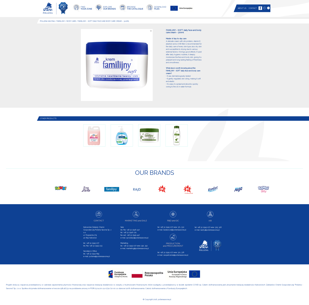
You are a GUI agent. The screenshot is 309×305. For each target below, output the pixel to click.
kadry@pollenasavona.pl (210, 230)
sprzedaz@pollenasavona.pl (137, 238)
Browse (135, 8)
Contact (253, 8)
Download (160, 8)
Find (86, 8)
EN (269, 8)
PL (264, 8)
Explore (109, 8)
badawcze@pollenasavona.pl (174, 230)
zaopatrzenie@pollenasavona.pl (175, 255)
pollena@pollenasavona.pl (99, 256)
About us (242, 8)
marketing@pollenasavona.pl (137, 248)
